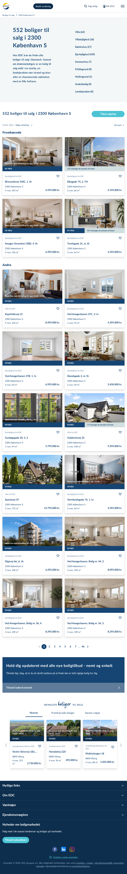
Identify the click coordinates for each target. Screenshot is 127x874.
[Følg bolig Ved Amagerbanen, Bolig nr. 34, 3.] (120, 618)
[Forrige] (7, 745)
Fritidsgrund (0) (83, 69)
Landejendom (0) (84, 91)
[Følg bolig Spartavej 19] (58, 494)
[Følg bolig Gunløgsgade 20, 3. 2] (58, 432)
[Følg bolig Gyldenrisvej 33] (120, 432)
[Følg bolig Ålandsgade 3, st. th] (120, 370)
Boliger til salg (8, 15)
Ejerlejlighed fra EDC (13, 176)
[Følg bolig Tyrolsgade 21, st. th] (120, 238)
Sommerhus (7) (83, 62)
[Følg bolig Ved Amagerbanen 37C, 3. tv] (120, 309)
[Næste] (88, 646)
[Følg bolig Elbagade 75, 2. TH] (120, 176)
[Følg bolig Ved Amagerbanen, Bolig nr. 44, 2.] (120, 556)
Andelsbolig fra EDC (57, 746)
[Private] (6, 6)
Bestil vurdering (43, 6)
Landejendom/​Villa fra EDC (23, 746)
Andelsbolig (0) (83, 84)
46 (83, 646)
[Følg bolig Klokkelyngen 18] (113, 747)
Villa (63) (80, 32)
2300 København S (26, 15)
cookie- (90, 863)
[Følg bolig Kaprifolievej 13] (58, 309)
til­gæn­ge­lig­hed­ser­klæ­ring (56, 866)
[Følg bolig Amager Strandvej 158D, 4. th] (58, 238)
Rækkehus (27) (83, 47)
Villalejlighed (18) (84, 39)
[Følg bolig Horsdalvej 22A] (76, 746)
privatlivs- (80, 863)
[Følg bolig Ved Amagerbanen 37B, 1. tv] (58, 370)
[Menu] (123, 6)
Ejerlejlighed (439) (85, 54)
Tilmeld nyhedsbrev (16, 840)
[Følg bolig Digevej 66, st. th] (58, 556)
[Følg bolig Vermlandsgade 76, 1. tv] (120, 494)
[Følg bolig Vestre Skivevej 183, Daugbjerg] (40, 746)
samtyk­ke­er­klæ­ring (81, 866)
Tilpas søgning (108, 114)
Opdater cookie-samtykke (65, 857)
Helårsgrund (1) (83, 77)
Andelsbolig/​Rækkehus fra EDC (96, 747)
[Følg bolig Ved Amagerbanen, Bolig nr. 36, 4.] (58, 618)
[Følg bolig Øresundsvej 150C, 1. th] (58, 176)
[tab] (33, 713)
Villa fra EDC (10, 309)
